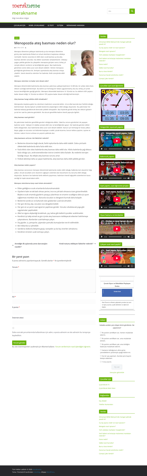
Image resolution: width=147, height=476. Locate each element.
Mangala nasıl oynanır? (107, 51)
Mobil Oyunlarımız (36, 25)
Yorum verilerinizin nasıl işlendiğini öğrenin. (73, 346)
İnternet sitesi (17, 318)
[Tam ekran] (132, 149)
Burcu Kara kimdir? (106, 71)
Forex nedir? (103, 64)
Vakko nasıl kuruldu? (106, 68)
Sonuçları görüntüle (117, 372)
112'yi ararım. (107, 362)
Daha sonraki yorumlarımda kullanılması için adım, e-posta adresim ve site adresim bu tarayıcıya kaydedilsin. (51, 334)
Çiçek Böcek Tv (104, 385)
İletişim (60, 25)
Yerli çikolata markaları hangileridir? (112, 55)
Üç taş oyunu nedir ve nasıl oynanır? (112, 48)
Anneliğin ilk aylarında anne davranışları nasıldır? (31, 245)
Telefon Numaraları (106, 404)
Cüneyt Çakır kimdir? (106, 78)
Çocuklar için (19, 25)
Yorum (15, 267)
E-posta (16, 307)
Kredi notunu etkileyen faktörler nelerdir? (76, 243)
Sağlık (17, 38)
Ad (14, 297)
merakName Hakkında (75, 25)
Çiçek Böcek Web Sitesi (107, 388)
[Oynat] (102, 149)
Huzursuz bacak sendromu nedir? (111, 75)
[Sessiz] (129, 149)
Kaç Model (103, 401)
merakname (24, 13)
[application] (117, 141)
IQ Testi (51, 25)
